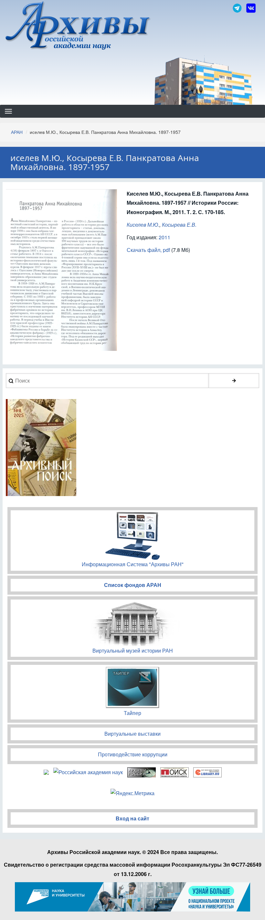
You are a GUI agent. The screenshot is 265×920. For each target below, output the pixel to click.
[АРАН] (78, 26)
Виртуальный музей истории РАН (132, 650)
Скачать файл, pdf (148, 250)
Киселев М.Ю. (143, 224)
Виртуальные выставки (132, 733)
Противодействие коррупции (132, 754)
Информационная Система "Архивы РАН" (133, 564)
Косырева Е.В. (179, 224)
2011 (164, 237)
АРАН (17, 132)
